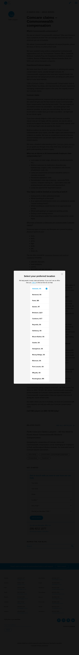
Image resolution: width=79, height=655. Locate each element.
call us (34, 282)
